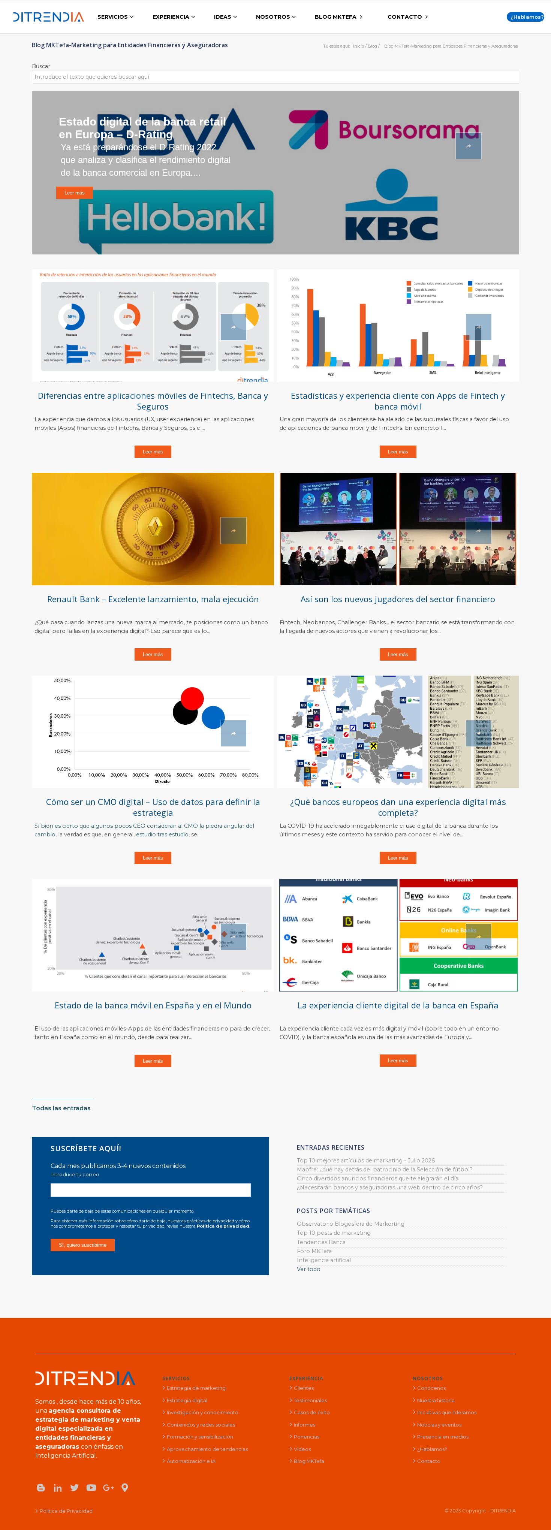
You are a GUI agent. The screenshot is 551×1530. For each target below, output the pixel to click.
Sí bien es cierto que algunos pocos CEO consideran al (109, 826)
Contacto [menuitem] (428, 1461)
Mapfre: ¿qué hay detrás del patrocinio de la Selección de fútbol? (385, 1169)
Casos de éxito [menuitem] (312, 1412)
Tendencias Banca (321, 1242)
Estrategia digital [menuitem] (187, 1400)
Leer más (153, 452)
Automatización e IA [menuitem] (191, 1461)
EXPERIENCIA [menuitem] (171, 16)
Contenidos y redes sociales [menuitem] (201, 1425)
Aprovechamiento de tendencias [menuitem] (207, 1449)
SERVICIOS (176, 1378)
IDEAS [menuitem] (222, 16)
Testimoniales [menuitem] (310, 1400)
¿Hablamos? (527, 17)
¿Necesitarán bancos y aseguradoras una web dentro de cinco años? (390, 1187)
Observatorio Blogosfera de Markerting (350, 1223)
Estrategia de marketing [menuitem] (196, 1388)
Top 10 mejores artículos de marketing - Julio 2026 (366, 1160)
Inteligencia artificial (324, 1260)
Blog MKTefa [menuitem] (309, 1461)
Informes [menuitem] (304, 1425)
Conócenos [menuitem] (431, 1388)
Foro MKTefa (314, 1251)
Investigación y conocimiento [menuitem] (202, 1412)
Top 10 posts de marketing (334, 1232)
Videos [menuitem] (302, 1449)
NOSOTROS (428, 1378)
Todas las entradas (61, 1108)
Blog (372, 46)
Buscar (41, 66)
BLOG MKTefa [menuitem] (335, 16)
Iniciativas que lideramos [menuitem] (446, 1412)
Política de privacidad (223, 1226)
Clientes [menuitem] (304, 1388)
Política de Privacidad (66, 1511)
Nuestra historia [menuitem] (436, 1400)
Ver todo (308, 1269)
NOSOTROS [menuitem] (273, 16)
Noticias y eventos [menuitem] (439, 1425)
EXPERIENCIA (306, 1378)
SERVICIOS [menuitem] (112, 16)
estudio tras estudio (162, 834)
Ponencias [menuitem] (306, 1437)
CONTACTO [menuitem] (405, 16)
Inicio (358, 46)
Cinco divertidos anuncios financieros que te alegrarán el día (377, 1178)
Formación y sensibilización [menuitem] (200, 1437)
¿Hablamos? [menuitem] (432, 1449)
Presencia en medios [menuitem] (443, 1437)
